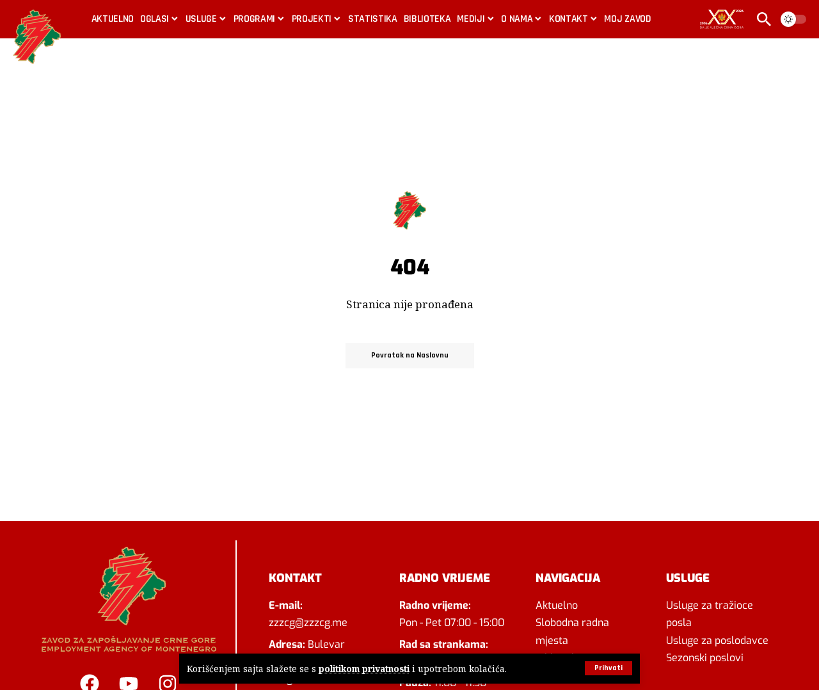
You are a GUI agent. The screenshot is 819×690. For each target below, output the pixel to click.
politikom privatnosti (364, 669)
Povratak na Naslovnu (410, 355)
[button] (608, 668)
